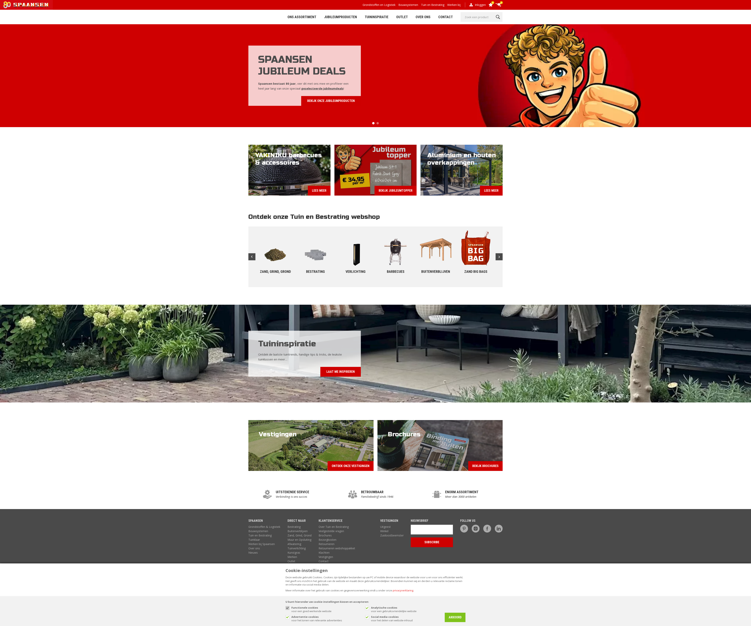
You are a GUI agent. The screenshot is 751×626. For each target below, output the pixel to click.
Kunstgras (293, 552)
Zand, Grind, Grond (299, 535)
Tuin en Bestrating (432, 5)
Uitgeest (385, 527)
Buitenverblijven (297, 531)
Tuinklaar (254, 540)
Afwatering (294, 544)
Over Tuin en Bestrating (334, 527)
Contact (445, 17)
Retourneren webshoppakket (337, 548)
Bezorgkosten (327, 540)
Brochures (325, 535)
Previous (251, 256)
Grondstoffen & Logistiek (264, 527)
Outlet (402, 17)
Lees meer (319, 190)
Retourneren (326, 544)
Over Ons (423, 17)
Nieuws (253, 552)
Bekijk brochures (485, 466)
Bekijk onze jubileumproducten (331, 101)
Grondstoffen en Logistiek (379, 5)
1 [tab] (373, 123)
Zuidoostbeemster (392, 535)
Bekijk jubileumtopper (395, 190)
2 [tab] (377, 123)
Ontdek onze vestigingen (350, 466)
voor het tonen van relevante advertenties (316, 618)
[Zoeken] (497, 17)
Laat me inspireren (340, 372)
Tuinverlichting (296, 548)
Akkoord (455, 617)
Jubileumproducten (340, 17)
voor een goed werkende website (311, 609)
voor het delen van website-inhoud (392, 618)
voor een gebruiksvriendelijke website (394, 609)
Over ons (254, 548)
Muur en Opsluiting (299, 540)
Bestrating (294, 527)
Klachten (324, 552)
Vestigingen (326, 557)
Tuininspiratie (376, 17)
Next (499, 256)
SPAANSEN (255, 521)
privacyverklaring (403, 590)
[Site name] (26, 5)
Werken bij (454, 5)
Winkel (384, 531)
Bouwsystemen (408, 5)
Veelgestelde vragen (331, 531)
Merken (292, 557)
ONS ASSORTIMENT (301, 17)
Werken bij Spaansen (261, 544)
